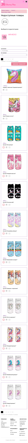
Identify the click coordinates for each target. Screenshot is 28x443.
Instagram (23, 435)
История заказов (13, 432)
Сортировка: (3, 48)
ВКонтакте (23, 433)
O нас (2, 421)
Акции (21, 425)
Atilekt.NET (25, 440)
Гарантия (12, 423)
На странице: (4, 52)
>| (12, 59)
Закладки (12, 434)
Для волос (12, 34)
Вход (11, 430)
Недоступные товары (6, 12)
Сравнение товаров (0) (19, 64)
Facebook (22, 431)
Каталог (13, 10)
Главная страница (5, 10)
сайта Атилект (10, 440)
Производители (23, 421)
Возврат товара (13, 425)
